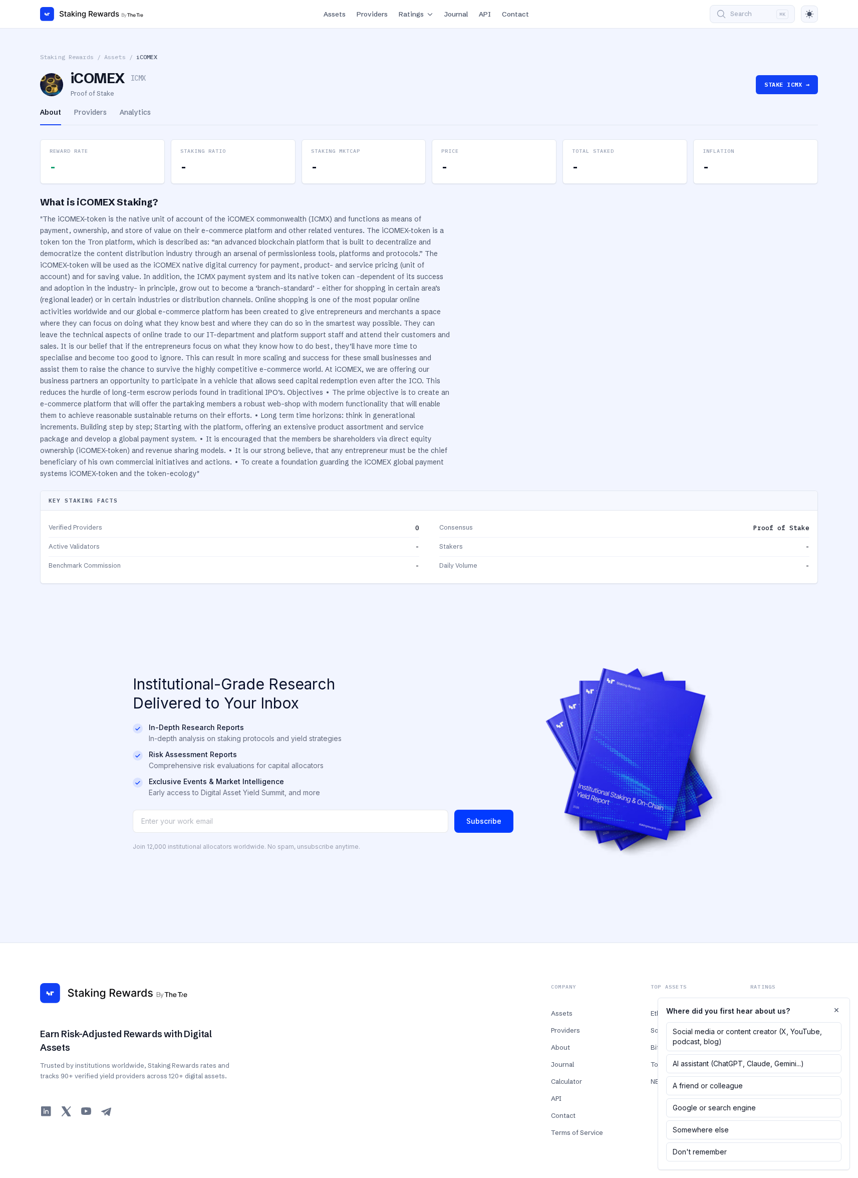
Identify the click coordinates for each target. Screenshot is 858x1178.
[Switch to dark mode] (809, 14)
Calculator (566, 1081)
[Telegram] (106, 1111)
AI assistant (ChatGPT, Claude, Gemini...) (738, 1063)
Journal (456, 14)
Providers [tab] (90, 112)
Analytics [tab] (135, 112)
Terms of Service (577, 1132)
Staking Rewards (67, 57)
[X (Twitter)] (66, 1111)
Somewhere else (701, 1129)
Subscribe (483, 821)
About (560, 1047)
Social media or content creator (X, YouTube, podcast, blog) (747, 1036)
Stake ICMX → (786, 84)
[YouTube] (86, 1111)
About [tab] (50, 112)
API (485, 14)
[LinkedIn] (46, 1111)
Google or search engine (714, 1107)
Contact (515, 14)
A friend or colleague (708, 1085)
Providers (372, 14)
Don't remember (700, 1151)
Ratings (411, 14)
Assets (335, 14)
